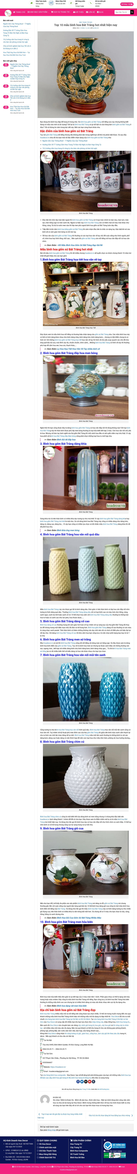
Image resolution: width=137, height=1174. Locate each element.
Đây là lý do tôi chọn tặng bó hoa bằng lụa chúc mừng (109, 1116)
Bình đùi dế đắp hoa (66, 439)
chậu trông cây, (98, 1022)
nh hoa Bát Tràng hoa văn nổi (67, 730)
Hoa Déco (115, 1016)
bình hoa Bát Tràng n (52, 609)
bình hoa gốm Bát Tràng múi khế (52, 521)
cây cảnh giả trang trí (86, 1025)
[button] (127, 4)
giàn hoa (85, 1034)
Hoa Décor (54, 1025)
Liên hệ (91, 12)
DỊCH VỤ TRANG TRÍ (61, 12)
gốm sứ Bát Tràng (88, 238)
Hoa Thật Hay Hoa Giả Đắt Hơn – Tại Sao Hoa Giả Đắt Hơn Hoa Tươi (16, 54)
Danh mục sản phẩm (38, 12)
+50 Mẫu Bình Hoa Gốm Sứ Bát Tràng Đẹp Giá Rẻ (79, 245)
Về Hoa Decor (45, 1144)
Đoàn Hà (96, 28)
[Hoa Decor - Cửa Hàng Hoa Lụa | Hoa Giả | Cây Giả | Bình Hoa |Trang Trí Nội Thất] (8, 13)
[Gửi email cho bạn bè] (86, 1081)
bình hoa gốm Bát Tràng (80, 428)
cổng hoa (93, 1034)
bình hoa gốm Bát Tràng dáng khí (112, 519)
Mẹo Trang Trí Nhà (85, 22)
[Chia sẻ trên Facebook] (78, 1081)
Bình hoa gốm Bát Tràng (97, 628)
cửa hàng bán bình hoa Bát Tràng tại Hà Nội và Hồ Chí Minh (67, 1019)
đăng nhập (51, 1130)
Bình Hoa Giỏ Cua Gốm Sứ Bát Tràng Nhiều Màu (78, 918)
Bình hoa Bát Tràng (97, 730)
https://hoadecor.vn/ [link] (58, 1067)
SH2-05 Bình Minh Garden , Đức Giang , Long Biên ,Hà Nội (33, 1167)
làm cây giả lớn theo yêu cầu (109, 1034)
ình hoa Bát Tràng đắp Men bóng (63, 436)
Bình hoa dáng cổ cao (48, 625)
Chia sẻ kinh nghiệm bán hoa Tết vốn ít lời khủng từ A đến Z (17, 47)
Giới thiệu (79, 12)
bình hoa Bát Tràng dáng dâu (80, 612)
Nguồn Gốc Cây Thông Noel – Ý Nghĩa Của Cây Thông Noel (17, 25)
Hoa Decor (51, 1022)
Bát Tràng (61, 909)
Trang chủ (20, 12)
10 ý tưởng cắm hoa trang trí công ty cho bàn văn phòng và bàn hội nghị (16, 41)
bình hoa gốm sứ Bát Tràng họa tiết (68, 340)
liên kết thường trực (103, 1089)
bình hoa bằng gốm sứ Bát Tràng (70, 229)
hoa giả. (98, 1025)
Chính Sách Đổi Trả (47, 1157)
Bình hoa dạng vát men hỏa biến (71, 1006)
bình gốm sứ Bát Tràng (121, 125)
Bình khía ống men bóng (68, 530)
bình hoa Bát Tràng (82, 125)
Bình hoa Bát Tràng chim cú (50, 817)
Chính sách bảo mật (47, 1147)
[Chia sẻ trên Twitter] (82, 1081)
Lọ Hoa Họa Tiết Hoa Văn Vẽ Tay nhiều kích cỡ (78, 349)
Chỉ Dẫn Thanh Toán (47, 1151)
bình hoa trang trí (122, 1022)
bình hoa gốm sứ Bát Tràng (90, 122)
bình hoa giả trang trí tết (62, 1078)
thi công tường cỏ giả (72, 1034)
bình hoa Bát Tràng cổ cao (66, 633)
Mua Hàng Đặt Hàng (48, 1154)
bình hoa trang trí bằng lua (81, 1078)
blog (101, 12)
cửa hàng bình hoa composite (54, 1075)
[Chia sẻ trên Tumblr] (93, 1081)
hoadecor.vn (44, 138)
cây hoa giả (106, 1025)
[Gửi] (132, 12)
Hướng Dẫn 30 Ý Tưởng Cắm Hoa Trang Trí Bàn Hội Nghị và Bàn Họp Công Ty (15, 32)
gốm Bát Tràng (51, 135)
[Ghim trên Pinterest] (89, 1081)
